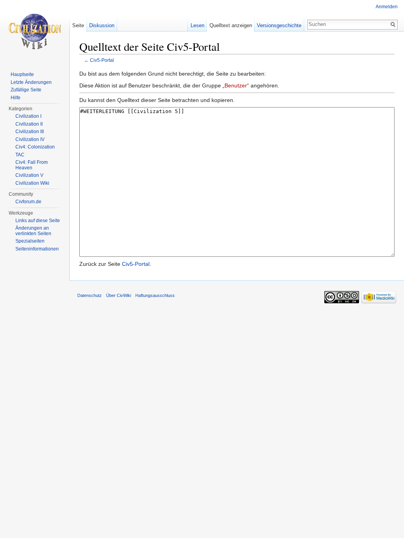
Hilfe (16, 97)
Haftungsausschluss (155, 295)
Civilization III (29, 131)
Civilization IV (30, 139)
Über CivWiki (118, 295)
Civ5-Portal (102, 60)
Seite (78, 25)
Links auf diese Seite (37, 220)
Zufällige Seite (26, 90)
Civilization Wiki (32, 183)
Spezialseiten (30, 241)
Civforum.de (28, 201)
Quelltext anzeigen (230, 25)
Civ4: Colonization (35, 147)
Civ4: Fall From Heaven (31, 165)
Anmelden (387, 6)
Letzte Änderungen (31, 82)
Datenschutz (89, 295)
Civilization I (28, 116)
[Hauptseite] (34, 31)
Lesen (197, 25)
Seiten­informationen (37, 249)
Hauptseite (22, 74)
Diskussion (101, 25)
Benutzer (235, 85)
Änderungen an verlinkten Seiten (33, 230)
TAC (19, 155)
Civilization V (29, 175)
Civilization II (29, 124)
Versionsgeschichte (279, 25)
